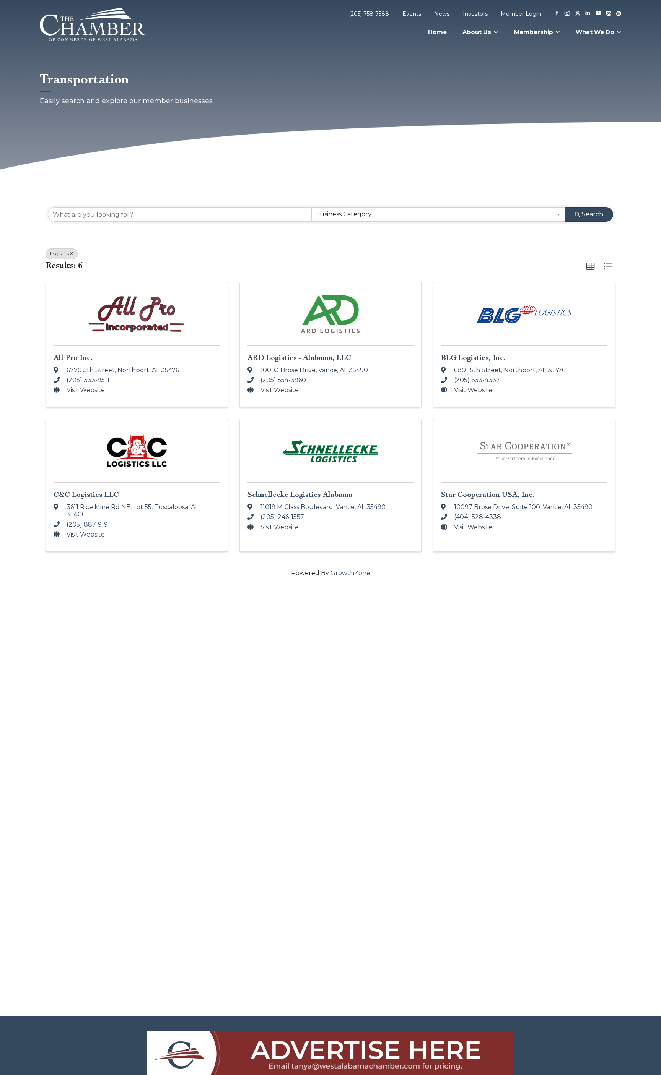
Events (411, 13)
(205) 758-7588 (369, 13)
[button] (590, 266)
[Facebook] (557, 13)
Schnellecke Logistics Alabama (300, 494)
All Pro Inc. (73, 357)
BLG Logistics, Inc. (473, 357)
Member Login (521, 13)
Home (437, 32)
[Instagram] (567, 13)
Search (592, 214)
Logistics (59, 253)
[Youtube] (598, 13)
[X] (577, 13)
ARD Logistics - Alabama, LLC (299, 357)
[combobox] (439, 214)
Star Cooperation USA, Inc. (487, 494)
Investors (475, 13)
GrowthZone (350, 573)
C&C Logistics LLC (86, 494)
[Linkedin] (588, 13)
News (441, 13)
